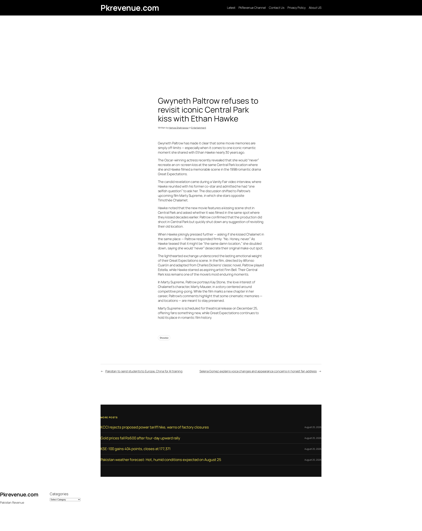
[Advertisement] (211, 50)
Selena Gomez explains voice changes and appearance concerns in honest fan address (258, 371)
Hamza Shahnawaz (179, 127)
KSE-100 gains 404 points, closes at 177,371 (136, 449)
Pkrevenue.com (130, 7)
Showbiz (164, 337)
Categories (59, 493)
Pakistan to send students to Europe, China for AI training (143, 371)
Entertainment (198, 127)
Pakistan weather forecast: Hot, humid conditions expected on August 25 (161, 460)
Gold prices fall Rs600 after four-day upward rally (140, 438)
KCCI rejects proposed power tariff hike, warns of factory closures (155, 427)
